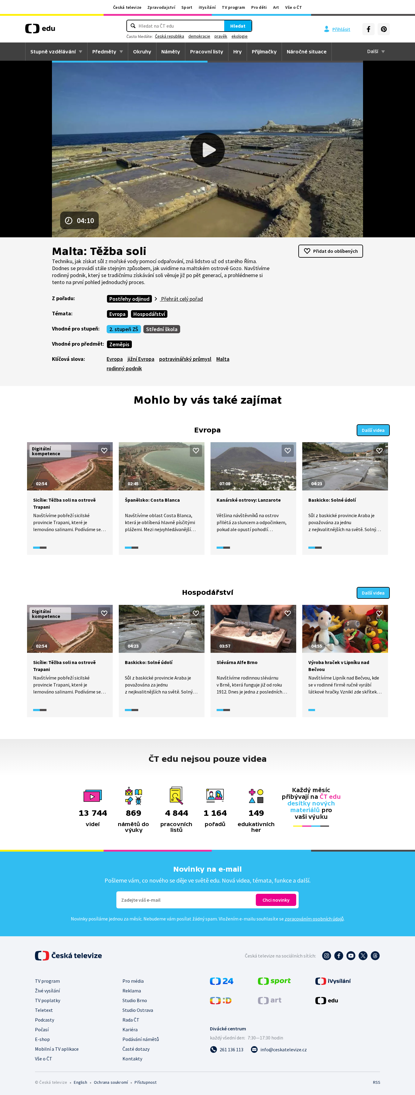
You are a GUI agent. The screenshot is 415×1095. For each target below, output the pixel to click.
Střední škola (161, 329)
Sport (187, 7)
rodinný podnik (124, 368)
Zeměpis (119, 344)
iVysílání (207, 7)
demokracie (199, 36)
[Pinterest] (384, 29)
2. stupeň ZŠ (123, 329)
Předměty (104, 51)
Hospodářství (149, 313)
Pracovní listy (206, 51)
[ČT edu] (40, 30)
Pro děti (259, 7)
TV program (233, 7)
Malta (222, 358)
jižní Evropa (141, 358)
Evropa (117, 313)
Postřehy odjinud (129, 298)
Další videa (373, 430)
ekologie (240, 36)
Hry (237, 51)
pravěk (220, 36)
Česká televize (127, 7)
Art (276, 7)
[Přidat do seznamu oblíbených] (104, 451)
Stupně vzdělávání (53, 51)
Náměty (170, 51)
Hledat (237, 26)
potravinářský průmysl (185, 358)
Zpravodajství (161, 7)
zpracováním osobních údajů (314, 919)
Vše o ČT (293, 7)
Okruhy (142, 51)
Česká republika (169, 36)
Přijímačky (264, 51)
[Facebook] (368, 29)
